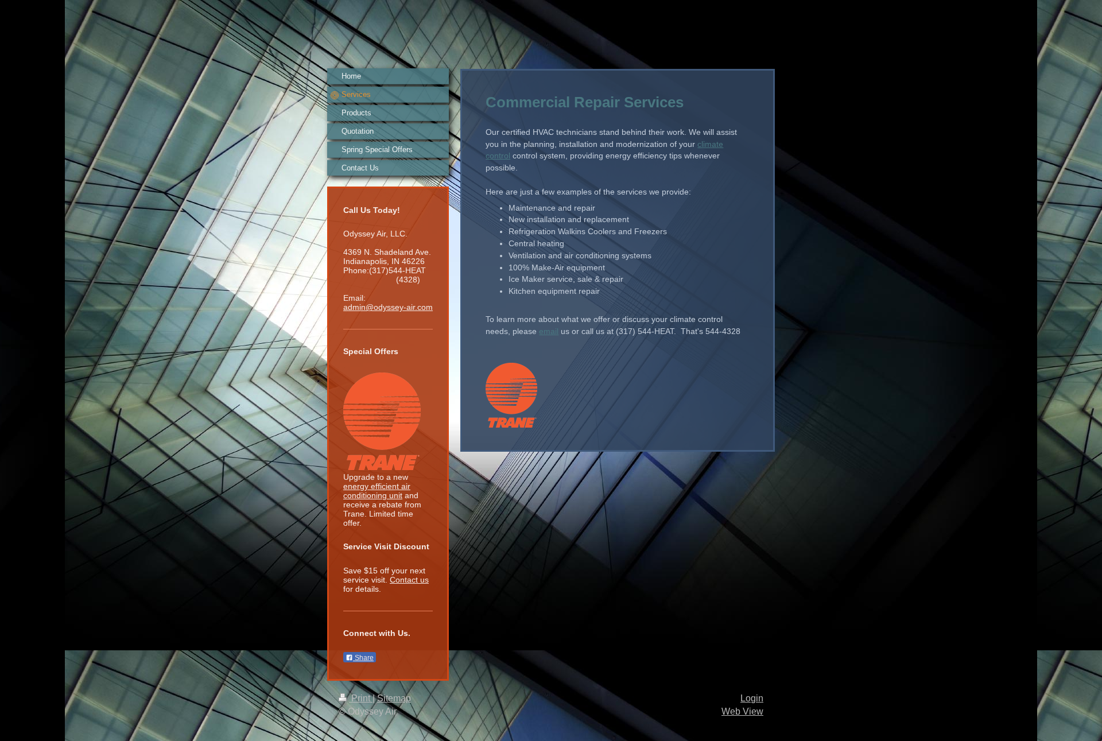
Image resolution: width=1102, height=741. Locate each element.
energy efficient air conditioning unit (376, 491)
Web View (742, 711)
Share (363, 658)
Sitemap (394, 698)
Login (751, 698)
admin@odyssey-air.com (388, 307)
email (548, 331)
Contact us (409, 579)
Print (360, 698)
